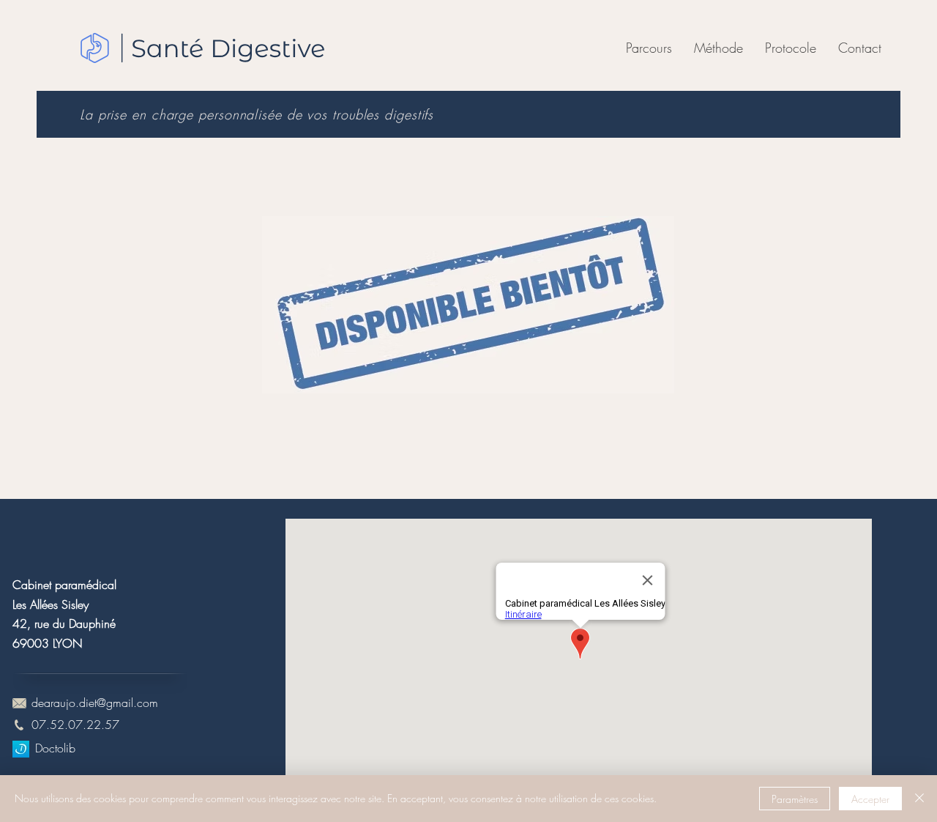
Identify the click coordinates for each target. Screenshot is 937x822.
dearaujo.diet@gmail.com (94, 703)
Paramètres (795, 799)
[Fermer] (919, 798)
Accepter (870, 799)
